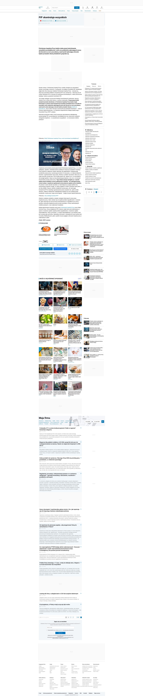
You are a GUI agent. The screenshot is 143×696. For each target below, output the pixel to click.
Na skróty (95, 643)
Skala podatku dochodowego (87, 652)
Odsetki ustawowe (85, 650)
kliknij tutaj (66, 619)
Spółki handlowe (88, 160)
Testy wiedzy (52, 654)
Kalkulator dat (88, 154)
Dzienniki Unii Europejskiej (65, 649)
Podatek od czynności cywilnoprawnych (93, 179)
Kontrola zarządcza (89, 163)
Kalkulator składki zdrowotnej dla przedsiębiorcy (91, 133)
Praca (62, 637)
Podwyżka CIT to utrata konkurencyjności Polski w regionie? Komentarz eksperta (93, 90)
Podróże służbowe (85, 649)
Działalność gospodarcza (90, 158)
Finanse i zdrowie (75, 638)
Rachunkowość (41, 633)
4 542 (78, 598)
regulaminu (61, 611)
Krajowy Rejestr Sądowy (90, 165)
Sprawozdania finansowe (86, 637)
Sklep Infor (62, 638)
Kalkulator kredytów (89, 144)
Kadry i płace (41, 650)
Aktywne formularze (92, 157)
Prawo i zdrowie (63, 640)
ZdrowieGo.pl (95, 645)
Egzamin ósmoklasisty (54, 653)
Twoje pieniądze (75, 10)
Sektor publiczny (61, 10)
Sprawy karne (63, 633)
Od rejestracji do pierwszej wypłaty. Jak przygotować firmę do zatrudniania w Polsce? (92, 106)
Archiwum (95, 646)
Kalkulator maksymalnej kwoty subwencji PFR (93, 150)
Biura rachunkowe (86, 630)
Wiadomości (55, 14)
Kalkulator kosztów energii (90, 142)
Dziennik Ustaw (63, 645)
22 (98, 193)
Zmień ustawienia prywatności (60, 659)
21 (96, 193)
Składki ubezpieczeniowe (86, 648)
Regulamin (71, 659)
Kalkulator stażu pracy (75, 650)
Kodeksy (62, 652)
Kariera (76, 659)
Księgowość (44, 10)
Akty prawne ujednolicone (65, 650)
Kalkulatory (90, 131)
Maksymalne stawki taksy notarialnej (92, 180)
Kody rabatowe (96, 648)
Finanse (62, 401)
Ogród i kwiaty (95, 637)
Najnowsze (94, 87)
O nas (40, 659)
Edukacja (95, 10)
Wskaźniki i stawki (86, 643)
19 (91, 193)
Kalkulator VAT (88, 147)
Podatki (66, 403)
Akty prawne (63, 643)
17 (86, 193)
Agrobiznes (71, 403)
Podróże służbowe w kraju (90, 177)
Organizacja (41, 645)
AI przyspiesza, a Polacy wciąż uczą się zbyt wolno (94, 119)
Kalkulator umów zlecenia (90, 139)
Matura (51, 652)
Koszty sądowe (88, 161)
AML (83, 638)
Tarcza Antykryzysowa (54, 404)
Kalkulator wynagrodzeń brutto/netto (92, 137)
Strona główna (41, 14)
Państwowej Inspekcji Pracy (68, 192)
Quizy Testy (87, 184)
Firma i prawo (87, 233)
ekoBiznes (41, 404)
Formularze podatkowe (97, 650)
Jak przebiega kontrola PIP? (51, 180)
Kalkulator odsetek (75, 649)
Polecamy (86, 319)
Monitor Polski (63, 646)
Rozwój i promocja (42, 649)
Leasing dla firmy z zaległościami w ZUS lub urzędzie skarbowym (94, 116)
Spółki (54, 401)
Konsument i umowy (64, 634)
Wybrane (99, 87)
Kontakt (85, 659)
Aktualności (41, 401)
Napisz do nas (61, 229)
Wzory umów (95, 649)
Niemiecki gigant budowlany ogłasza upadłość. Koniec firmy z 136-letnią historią (93, 122)
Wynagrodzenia (52, 633)
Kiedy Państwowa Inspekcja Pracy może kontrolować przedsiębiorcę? (61, 123)
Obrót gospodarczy (42, 634)
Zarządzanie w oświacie (54, 650)
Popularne (88, 87)
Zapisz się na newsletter (76, 229)
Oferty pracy (95, 653)
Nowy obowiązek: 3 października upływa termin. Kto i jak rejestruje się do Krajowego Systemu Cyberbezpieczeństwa (93, 103)
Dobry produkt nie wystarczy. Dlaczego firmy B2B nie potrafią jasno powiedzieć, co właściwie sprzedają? (93, 96)
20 (93, 193)
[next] (81, 598)
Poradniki (46, 404)
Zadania (40, 648)
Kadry (50, 10)
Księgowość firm (42, 630)
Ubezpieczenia (52, 634)
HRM (51, 638)
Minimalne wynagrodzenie (87, 646)
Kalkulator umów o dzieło (90, 141)
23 (101, 193)
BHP (50, 637)
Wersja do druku (46, 229)
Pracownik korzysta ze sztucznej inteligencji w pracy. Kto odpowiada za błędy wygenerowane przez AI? (93, 125)
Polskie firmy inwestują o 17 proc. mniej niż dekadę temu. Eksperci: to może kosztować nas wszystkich (93, 112)
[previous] (66, 598)
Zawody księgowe (42, 637)
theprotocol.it (95, 652)
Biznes (54, 10)
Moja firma (47, 14)
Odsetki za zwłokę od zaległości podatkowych (91, 171)
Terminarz (89, 190)
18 (88, 193)
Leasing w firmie (68, 401)
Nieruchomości (88, 10)
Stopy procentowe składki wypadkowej (93, 174)
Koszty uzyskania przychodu (91, 175)
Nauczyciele (52, 648)
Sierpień (96, 190)
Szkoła (51, 646)
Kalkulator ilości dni (89, 152)
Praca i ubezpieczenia (54, 403)
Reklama (90, 659)
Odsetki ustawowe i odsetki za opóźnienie (93, 169)
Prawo (68, 10)
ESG (61, 404)
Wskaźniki (89, 167)
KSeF (100, 10)
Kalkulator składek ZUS (90, 146)
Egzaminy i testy (52, 649)
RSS (80, 659)
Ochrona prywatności (47, 659)
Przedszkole (52, 645)
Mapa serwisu (97, 659)
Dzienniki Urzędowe (64, 648)
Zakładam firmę (48, 401)
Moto (82, 10)
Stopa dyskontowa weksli (90, 182)
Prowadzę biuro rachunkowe (87, 633)
